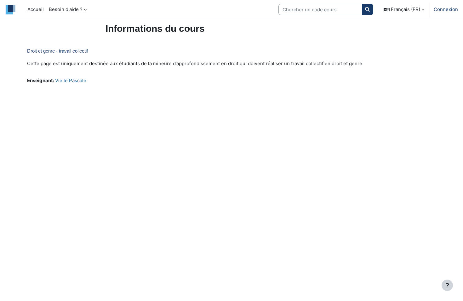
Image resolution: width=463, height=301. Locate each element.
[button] (404, 9)
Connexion (446, 9)
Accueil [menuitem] (35, 9)
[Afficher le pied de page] (447, 285)
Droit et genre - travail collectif (57, 51)
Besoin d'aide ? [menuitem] (66, 9)
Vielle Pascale (70, 80)
